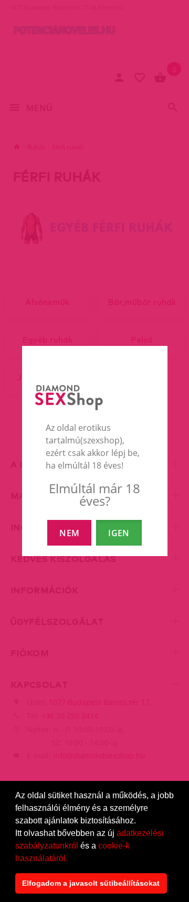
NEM (69, 533)
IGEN (118, 533)
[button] (71, 859)
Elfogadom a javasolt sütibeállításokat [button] (91, 883)
